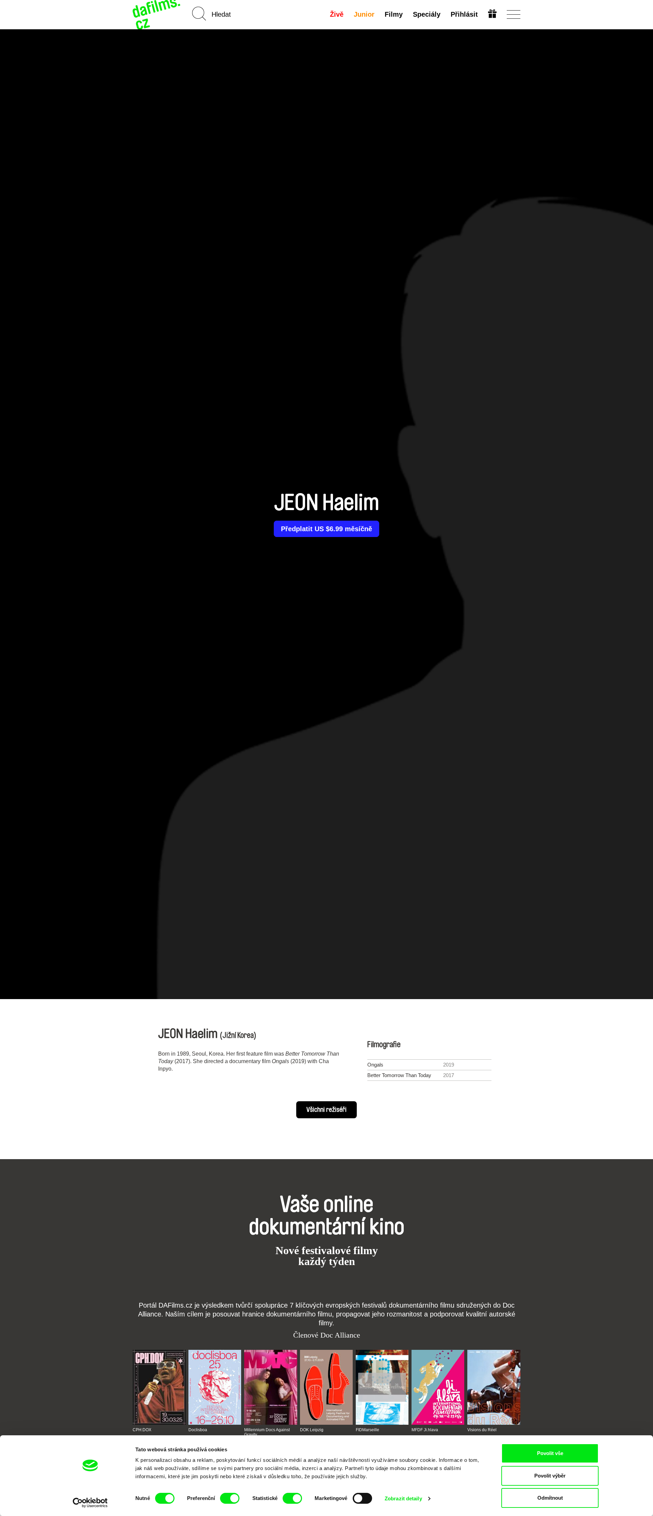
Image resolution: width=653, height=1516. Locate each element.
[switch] (229, 1498)
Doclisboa (197, 1429)
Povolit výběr (550, 1476)
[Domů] (157, 14)
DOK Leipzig (311, 1429)
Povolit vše (550, 1453)
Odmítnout (550, 1498)
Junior (364, 14)
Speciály (426, 14)
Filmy (394, 14)
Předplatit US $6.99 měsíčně (326, 529)
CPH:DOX (142, 1429)
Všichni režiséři (326, 1109)
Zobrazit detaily (403, 1498)
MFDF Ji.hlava (425, 1429)
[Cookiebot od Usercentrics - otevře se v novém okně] (90, 1503)
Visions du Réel (482, 1429)
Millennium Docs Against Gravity (267, 1432)
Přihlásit (464, 14)
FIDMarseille (367, 1429)
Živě (337, 14)
